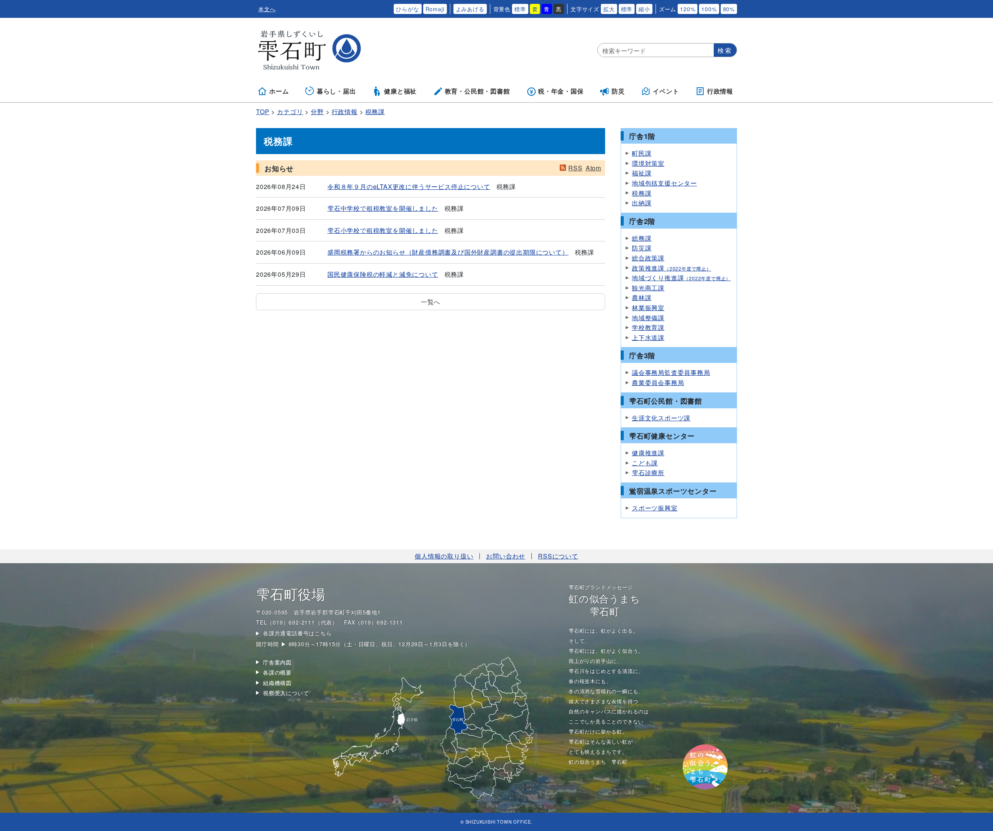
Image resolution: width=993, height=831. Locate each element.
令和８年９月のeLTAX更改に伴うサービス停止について (408, 186)
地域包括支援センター (664, 183)
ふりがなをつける (367, 9)
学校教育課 (648, 327)
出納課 (641, 202)
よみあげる (470, 9)
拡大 (609, 9)
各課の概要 (277, 672)
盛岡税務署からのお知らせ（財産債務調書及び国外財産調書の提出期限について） (448, 252)
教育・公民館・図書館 (477, 91)
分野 (317, 111)
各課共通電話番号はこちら (297, 633)
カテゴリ (290, 111)
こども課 (645, 462)
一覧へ (430, 301)
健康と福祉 (400, 91)
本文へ (266, 9)
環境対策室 (648, 163)
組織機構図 (277, 683)
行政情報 (720, 91)
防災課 (641, 247)
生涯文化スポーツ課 (661, 417)
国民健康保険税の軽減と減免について (382, 274)
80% (729, 9)
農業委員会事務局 (658, 382)
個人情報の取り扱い (444, 556)
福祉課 (641, 172)
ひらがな (407, 9)
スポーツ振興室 (655, 507)
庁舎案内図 (277, 662)
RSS (575, 167)
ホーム (279, 91)
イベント (666, 91)
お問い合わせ (505, 556)
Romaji (435, 9)
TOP (262, 111)
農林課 (641, 297)
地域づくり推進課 (681, 277)
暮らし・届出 (336, 91)
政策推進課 (671, 268)
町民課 (641, 153)
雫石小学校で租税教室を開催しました (382, 230)
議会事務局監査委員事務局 (671, 372)
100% (708, 9)
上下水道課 (648, 337)
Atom (593, 167)
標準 (520, 9)
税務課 (375, 111)
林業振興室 (648, 307)
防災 (618, 91)
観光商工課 (648, 287)
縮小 (644, 9)
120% (687, 9)
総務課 (641, 238)
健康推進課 (648, 452)
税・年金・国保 (561, 91)
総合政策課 (648, 257)
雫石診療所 (648, 472)
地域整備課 (648, 317)
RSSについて (558, 556)
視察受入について (286, 693)
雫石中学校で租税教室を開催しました (382, 208)
